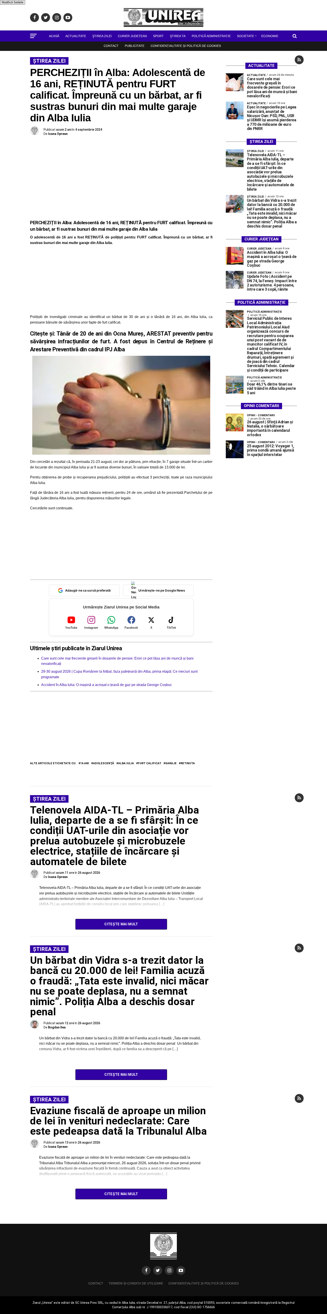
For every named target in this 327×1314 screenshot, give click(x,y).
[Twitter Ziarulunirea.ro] (157, 1270)
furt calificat (149, 763)
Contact (111, 46)
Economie (269, 36)
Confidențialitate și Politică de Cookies (186, 46)
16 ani (84, 763)
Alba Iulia (126, 763)
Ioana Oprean (58, 134)
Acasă (54, 36)
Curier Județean (132, 36)
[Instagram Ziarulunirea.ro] (169, 1270)
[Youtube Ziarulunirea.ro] (180, 1270)
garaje (171, 763)
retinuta (188, 763)
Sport (158, 36)
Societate (245, 36)
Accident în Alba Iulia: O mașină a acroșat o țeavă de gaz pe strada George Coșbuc (106, 685)
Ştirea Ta (178, 36)
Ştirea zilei (102, 36)
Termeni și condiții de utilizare (136, 1283)
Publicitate (134, 46)
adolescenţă (103, 763)
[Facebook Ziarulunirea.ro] (146, 1270)
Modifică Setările (12, 2)
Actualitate (75, 36)
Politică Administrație (211, 36)
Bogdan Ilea (57, 1027)
